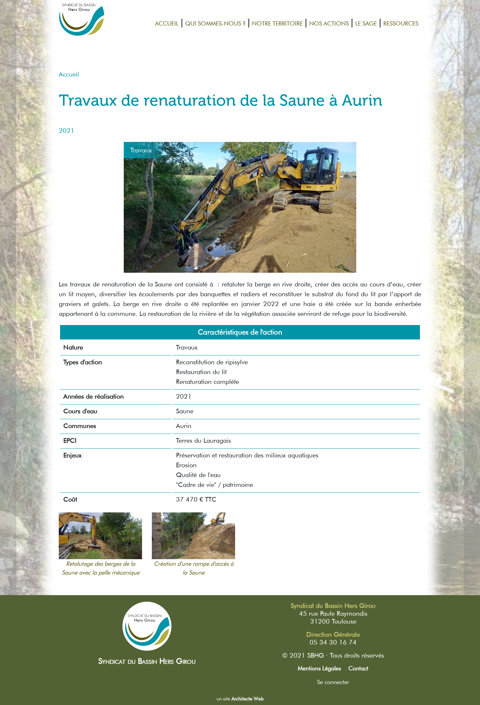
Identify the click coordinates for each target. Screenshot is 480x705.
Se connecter (333, 682)
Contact (358, 668)
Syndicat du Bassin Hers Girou (147, 661)
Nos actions (329, 23)
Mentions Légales (319, 668)
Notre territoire (277, 23)
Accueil (167, 23)
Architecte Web (248, 699)
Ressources (400, 23)
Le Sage (366, 23)
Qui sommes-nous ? (215, 23)
